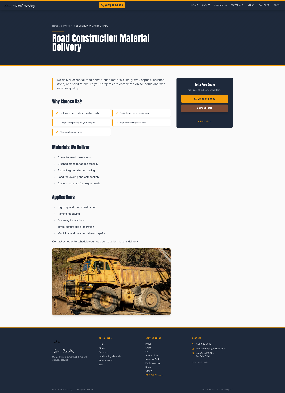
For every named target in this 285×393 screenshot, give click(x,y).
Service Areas (106, 360)
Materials (237, 5)
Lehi (147, 351)
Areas (251, 5)
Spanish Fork (151, 355)
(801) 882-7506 (114, 5)
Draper (148, 367)
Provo (148, 344)
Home (194, 5)
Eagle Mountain (152, 363)
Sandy (148, 371)
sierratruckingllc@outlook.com (210, 348)
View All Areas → (154, 375)
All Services (206, 121)
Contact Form (204, 108)
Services (219, 5)
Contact (264, 5)
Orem (148, 347)
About (206, 5)
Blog (277, 5)
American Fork (152, 359)
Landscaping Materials (110, 356)
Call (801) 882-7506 (204, 98)
